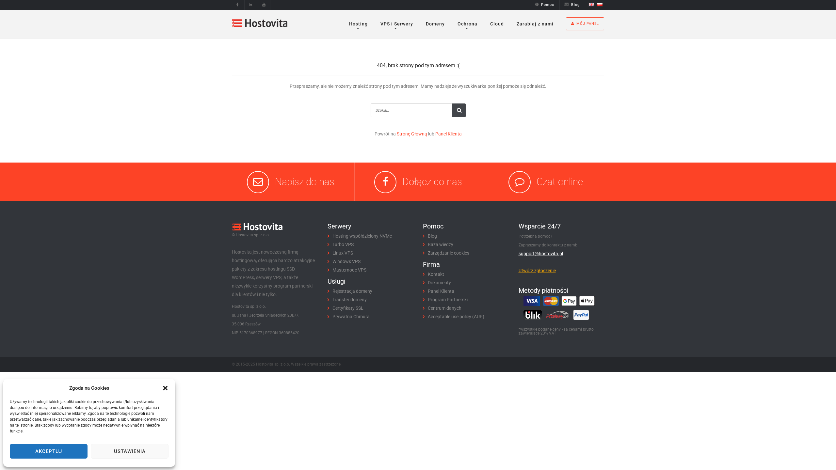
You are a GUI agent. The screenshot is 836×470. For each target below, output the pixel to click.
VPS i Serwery (396, 23)
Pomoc (547, 5)
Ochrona (467, 23)
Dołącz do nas (432, 181)
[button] (165, 388)
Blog (575, 5)
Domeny (435, 23)
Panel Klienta (448, 133)
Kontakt (436, 274)
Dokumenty (439, 282)
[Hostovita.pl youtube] (264, 5)
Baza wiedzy (440, 244)
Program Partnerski (448, 299)
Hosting (358, 23)
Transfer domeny (349, 299)
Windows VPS (346, 261)
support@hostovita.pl (541, 253)
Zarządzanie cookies (448, 253)
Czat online (560, 181)
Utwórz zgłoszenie (537, 270)
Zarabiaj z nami (535, 23)
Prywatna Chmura (351, 316)
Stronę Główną (412, 133)
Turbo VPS (343, 244)
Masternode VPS (349, 270)
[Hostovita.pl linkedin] (251, 5)
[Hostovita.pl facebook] (237, 5)
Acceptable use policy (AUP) (456, 316)
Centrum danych (444, 308)
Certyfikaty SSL (347, 308)
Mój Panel (587, 24)
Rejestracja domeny (352, 291)
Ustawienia (130, 451)
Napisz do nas (304, 181)
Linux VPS (342, 253)
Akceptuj (48, 451)
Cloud (497, 23)
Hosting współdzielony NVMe (362, 236)
